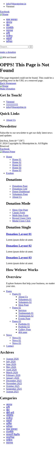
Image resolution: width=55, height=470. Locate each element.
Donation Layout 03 (19, 257)
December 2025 (14, 380)
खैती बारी (10, 412)
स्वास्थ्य (9, 442)
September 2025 (14, 389)
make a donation (8, 52)
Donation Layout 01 (19, 234)
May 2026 (11, 367)
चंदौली (9, 421)
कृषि (8, 407)
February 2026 (13, 375)
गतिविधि (9, 415)
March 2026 (12, 372)
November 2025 (14, 383)
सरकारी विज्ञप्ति (13, 434)
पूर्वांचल (9, 426)
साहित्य (9, 440)
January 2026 (12, 378)
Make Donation (7, 88)
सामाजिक (10, 437)
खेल (8, 410)
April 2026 (11, 369)
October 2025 (12, 386)
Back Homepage (8, 83)
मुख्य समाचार (11, 429)
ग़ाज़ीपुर (9, 418)
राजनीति (9, 432)
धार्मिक (9, 423)
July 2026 (11, 361)
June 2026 (11, 364)
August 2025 (12, 391)
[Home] (4, 14)
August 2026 (12, 359)
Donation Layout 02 (19, 245)
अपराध (9, 404)
